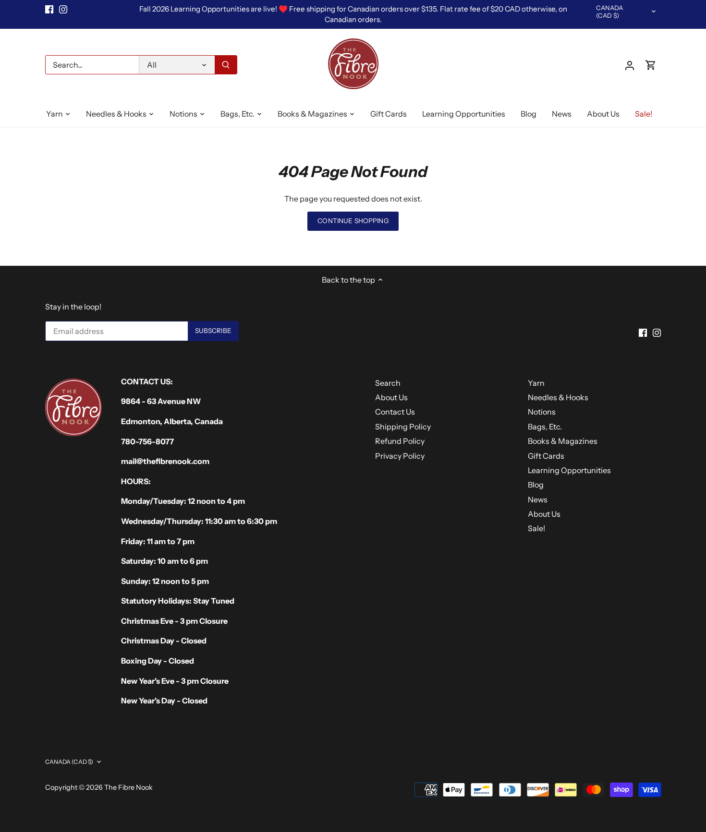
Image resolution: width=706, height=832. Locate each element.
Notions (542, 411)
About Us (391, 397)
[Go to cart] (651, 65)
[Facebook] (49, 9)
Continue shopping (352, 221)
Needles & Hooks (558, 397)
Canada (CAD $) (609, 12)
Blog (536, 484)
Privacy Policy (400, 456)
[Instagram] (63, 9)
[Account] (629, 65)
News (538, 499)
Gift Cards (546, 456)
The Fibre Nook (128, 787)
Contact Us (395, 411)
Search (388, 383)
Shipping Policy (403, 426)
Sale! (536, 528)
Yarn (536, 383)
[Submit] (226, 65)
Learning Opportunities (569, 470)
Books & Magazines (562, 441)
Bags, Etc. (545, 426)
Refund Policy (400, 441)
